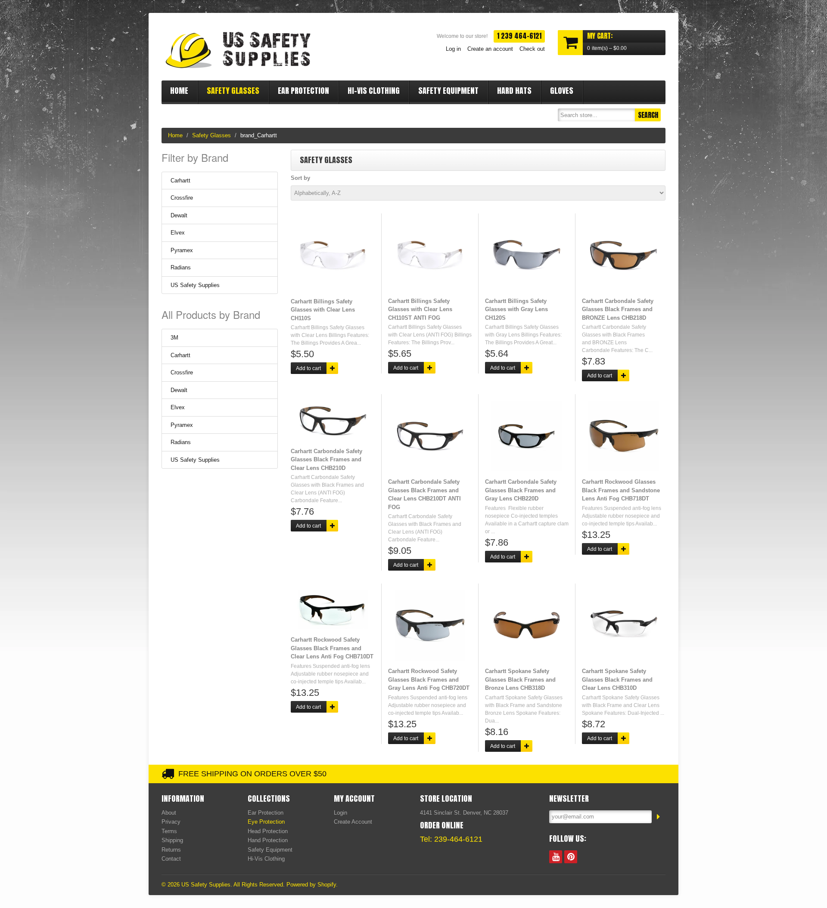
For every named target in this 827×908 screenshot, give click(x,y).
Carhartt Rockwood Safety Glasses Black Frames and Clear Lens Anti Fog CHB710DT (332, 648)
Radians (181, 267)
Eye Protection (266, 821)
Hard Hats (514, 90)
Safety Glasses (233, 90)
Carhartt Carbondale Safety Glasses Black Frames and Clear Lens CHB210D (326, 459)
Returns (171, 849)
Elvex (178, 232)
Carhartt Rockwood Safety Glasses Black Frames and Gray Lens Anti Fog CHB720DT (428, 679)
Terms (169, 831)
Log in (453, 49)
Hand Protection (268, 840)
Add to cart (308, 368)
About (169, 812)
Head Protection (268, 831)
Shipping (172, 840)
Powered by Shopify (311, 884)
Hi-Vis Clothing (374, 90)
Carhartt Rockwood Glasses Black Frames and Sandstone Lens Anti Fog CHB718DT (621, 490)
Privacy (171, 821)
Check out (532, 49)
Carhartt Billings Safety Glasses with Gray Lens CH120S (516, 309)
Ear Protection (303, 90)
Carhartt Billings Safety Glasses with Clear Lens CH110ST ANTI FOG (420, 309)
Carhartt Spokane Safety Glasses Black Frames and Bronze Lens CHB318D (520, 679)
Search (648, 115)
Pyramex (182, 250)
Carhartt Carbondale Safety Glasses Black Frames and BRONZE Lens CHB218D (617, 309)
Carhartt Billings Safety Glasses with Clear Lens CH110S (323, 309)
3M (174, 337)
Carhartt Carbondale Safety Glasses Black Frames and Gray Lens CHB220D (521, 490)
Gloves (561, 90)
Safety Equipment (448, 90)
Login (340, 812)
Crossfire (182, 198)
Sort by (300, 178)
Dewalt (179, 215)
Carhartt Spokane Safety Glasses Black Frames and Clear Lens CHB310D (617, 679)
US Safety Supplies (195, 285)
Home (179, 90)
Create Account (353, 821)
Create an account (490, 49)
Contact (171, 858)
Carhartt (180, 180)
